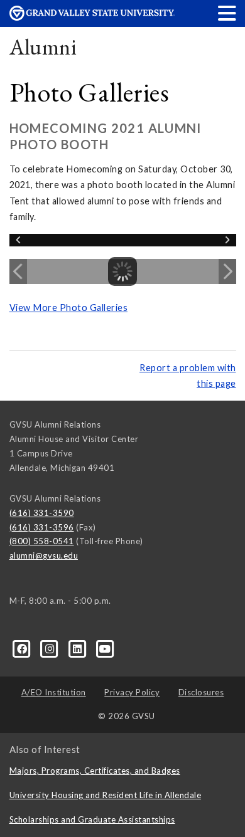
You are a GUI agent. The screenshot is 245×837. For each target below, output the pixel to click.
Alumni (43, 47)
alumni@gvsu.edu (44, 555)
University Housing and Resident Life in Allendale (105, 795)
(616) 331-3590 (41, 513)
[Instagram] (51, 648)
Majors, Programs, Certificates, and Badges (94, 771)
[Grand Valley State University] (92, 17)
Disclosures (201, 692)
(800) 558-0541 (41, 541)
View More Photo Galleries (68, 307)
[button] (227, 13)
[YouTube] (105, 648)
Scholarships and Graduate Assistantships (92, 819)
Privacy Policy (132, 692)
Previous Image (18, 271)
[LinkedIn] (78, 648)
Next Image (227, 271)
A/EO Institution (53, 692)
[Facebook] (23, 648)
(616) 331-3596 (41, 527)
